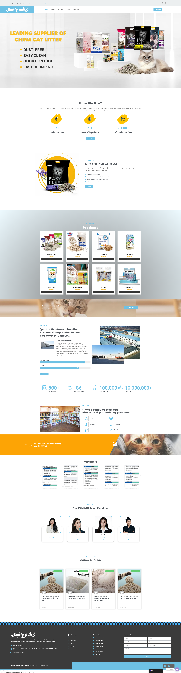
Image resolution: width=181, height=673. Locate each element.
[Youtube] (159, 3)
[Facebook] (162, 3)
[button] (40, 476)
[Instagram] (165, 3)
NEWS (69, 9)
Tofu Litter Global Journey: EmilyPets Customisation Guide (50, 598)
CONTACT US (76, 9)
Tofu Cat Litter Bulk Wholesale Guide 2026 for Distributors (129, 597)
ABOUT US (53, 9)
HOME (46, 9)
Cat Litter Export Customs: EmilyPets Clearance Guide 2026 (76, 598)
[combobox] (146, 9)
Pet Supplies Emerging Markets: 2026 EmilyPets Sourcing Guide (102, 598)
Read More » (44, 603)
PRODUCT (60, 9)
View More (51, 259)
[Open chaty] (177, 669)
